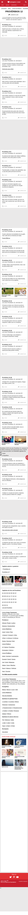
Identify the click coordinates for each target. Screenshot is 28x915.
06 (13, 593)
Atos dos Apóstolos (7, 695)
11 (9, 596)
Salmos (6, 647)
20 (13, 599)
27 (13, 602)
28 (15, 602)
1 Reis (15, 635)
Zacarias (8, 671)
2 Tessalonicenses (17, 707)
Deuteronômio (11, 626)
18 (9, 599)
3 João (12, 722)
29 (2, 605)
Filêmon (9, 713)
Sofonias (14, 668)
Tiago (3, 725)
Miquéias (13, 665)
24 (7, 602)
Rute (11, 632)
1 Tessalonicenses (7, 707)
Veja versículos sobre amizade (10, 530)
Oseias (13, 659)
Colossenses (11, 704)
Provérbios (12, 647)
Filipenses (4, 704)
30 (5, 605)
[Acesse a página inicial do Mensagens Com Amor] (14, 2)
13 (13, 596)
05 (11, 593)
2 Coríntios (11, 701)
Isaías (3, 656)
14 (15, 596)
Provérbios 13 (5, 572)
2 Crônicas (15, 638)
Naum (3, 668)
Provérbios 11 (6, 569)
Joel (3, 662)
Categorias (4, 8)
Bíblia (9, 8)
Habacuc (8, 668)
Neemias (9, 641)
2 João (8, 722)
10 (7, 596)
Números (4, 626)
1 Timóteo (4, 710)
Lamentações (15, 656)
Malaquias (11, 662)
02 (5, 593)
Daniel (9, 659)
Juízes (7, 632)
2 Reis (3, 638)
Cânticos (11, 650)
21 (15, 599)
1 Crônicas (9, 638)
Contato (21, 881)
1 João (4, 722)
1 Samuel (4, 635)
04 (9, 593)
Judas (12, 719)
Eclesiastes (5, 650)
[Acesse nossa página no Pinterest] (14, 877)
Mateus (4, 689)
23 (5, 602)
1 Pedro (8, 725)
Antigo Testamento (16, 8)
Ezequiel (4, 659)
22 (2, 602)
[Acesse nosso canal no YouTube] (17, 877)
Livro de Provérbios (7, 607)
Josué (3, 632)
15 (2, 599)
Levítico (13, 623)
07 (15, 593)
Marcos (8, 689)
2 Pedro (13, 725)
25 (9, 602)
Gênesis (4, 623)
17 (7, 599)
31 (7, 605)
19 (11, 599)
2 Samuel (10, 635)
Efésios (17, 701)
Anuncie (25, 881)
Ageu (3, 671)
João (16, 689)
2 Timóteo (10, 710)
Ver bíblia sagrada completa (9, 674)
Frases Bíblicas (6, 238)
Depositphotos (13, 882)
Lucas (12, 689)
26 (11, 602)
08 (2, 596)
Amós (6, 662)
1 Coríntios (5, 701)
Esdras (4, 641)
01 (2, 593)
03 (7, 593)
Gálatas (4, 713)
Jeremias (8, 656)
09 (5, 596)
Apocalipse (5, 732)
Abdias (4, 665)
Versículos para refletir (7, 69)
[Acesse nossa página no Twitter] (10, 877)
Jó (2, 647)
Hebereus (7, 719)
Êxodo (9, 623)
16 (5, 599)
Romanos (16, 710)
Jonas (8, 665)
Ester (13, 641)
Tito (3, 719)
